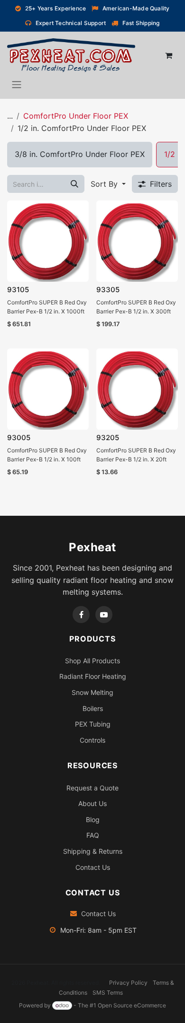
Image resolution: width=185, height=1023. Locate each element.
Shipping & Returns (92, 851)
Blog (93, 819)
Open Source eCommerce (132, 1005)
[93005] (48, 389)
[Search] (74, 184)
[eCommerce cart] (168, 55)
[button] (108, 184)
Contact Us (92, 867)
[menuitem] (79, 154)
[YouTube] (103, 614)
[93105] (48, 241)
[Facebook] (81, 614)
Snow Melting (92, 692)
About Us (92, 803)
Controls (92, 740)
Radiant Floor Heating (92, 676)
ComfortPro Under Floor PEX (75, 116)
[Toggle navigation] (16, 84)
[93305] (137, 241)
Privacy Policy (128, 982)
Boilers (93, 708)
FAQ (92, 835)
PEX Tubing (93, 724)
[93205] (137, 389)
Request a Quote (92, 788)
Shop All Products (92, 661)
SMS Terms (107, 992)
